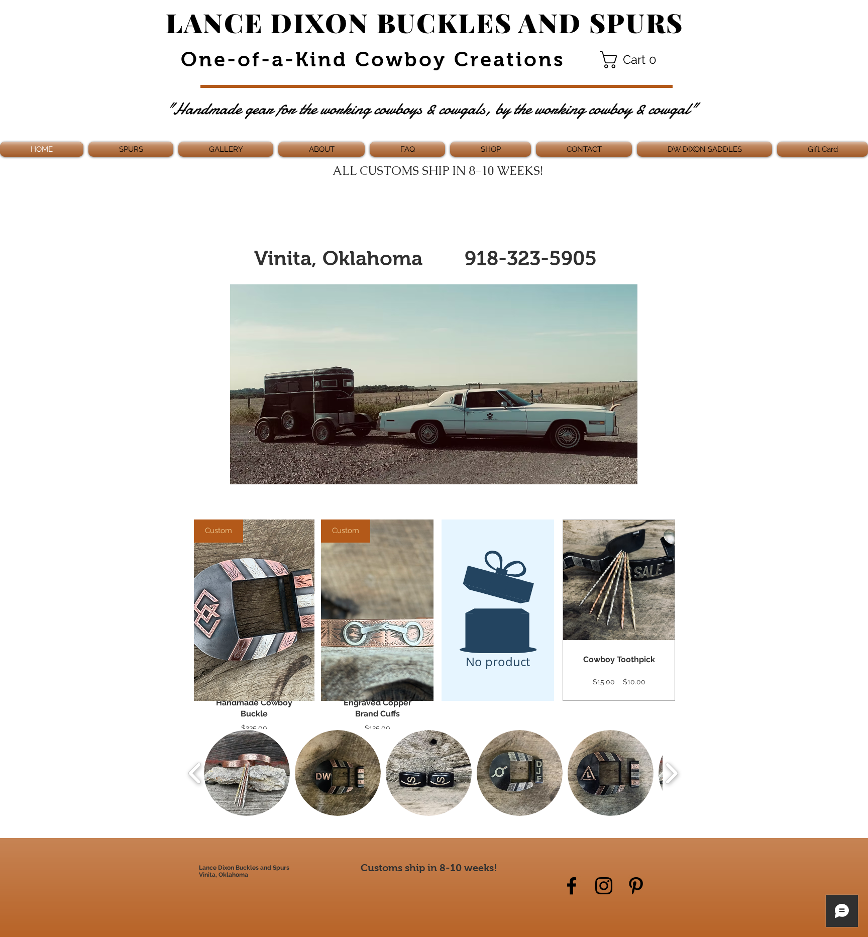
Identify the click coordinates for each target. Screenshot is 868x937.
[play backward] (195, 773)
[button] (632, 59)
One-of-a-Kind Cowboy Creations (369, 59)
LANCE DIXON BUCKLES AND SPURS (425, 22)
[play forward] (671, 773)
